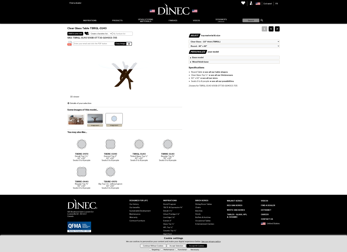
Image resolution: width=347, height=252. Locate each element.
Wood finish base (200, 62)
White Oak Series (236, 210)
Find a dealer (75, 3)
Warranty (133, 217)
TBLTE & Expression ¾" (173, 207)
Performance (169, 250)
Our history (134, 204)
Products (117, 20)
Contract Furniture (137, 221)
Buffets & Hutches (203, 217)
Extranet (268, 3)
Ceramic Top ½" (169, 230)
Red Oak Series (234, 205)
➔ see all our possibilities (221, 81)
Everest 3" (167, 221)
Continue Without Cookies (153, 246)
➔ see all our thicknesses (220, 75)
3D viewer (74, 96)
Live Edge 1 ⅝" (169, 217)
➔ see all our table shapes (215, 72)
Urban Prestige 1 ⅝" (171, 214)
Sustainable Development (140, 211)
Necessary (195, 250)
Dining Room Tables (203, 204)
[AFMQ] (79, 232)
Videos (196, 20)
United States (273, 223)
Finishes (173, 20)
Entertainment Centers (204, 224)
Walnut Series (234, 201)
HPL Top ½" (168, 227)
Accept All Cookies (196, 246)
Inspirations (90, 20)
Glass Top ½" (168, 224)
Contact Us (267, 219)
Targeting (155, 250)
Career (265, 214)
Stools (198, 214)
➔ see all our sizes (209, 78)
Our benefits (134, 207)
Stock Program (169, 204)
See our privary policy (210, 241)
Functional (182, 250)
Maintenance (134, 214)
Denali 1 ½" (167, 211)
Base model (198, 57)
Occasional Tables (203, 221)
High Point (167, 234)
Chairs (198, 207)
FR (276, 3)
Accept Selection (176, 246)
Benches (199, 211)
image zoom (95, 125)
